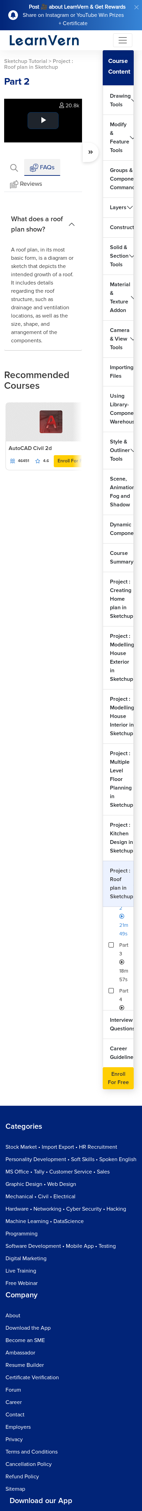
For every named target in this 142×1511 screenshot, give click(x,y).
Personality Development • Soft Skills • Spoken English (71, 1159)
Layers (118, 207)
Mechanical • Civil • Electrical (40, 1196)
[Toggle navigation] (122, 40)
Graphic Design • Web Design (41, 1184)
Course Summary (121, 557)
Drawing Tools (120, 100)
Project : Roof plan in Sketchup (121, 883)
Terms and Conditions (32, 1451)
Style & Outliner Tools (120, 450)
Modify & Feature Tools (119, 137)
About (13, 1315)
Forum (13, 1389)
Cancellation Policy (29, 1464)
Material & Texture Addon (120, 297)
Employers (18, 1427)
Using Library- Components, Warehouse (122, 409)
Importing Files (121, 371)
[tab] (14, 167)
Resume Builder (25, 1365)
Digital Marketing (26, 1258)
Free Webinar (22, 1283)
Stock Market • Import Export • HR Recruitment (61, 1147)
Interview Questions (122, 1024)
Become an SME (25, 1340)
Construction (122, 227)
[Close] (136, 7)
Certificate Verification (32, 1377)
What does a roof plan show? (37, 224)
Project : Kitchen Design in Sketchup (121, 838)
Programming (22, 1233)
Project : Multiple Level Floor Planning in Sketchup (121, 779)
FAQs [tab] (46, 167)
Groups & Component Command (122, 179)
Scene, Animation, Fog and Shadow (122, 491)
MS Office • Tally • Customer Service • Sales (58, 1171)
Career (14, 1402)
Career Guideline (121, 1053)
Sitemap (15, 1489)
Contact (15, 1414)
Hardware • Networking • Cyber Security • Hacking (66, 1208)
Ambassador (20, 1352)
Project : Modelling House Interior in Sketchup (122, 716)
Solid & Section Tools (119, 256)
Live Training (21, 1270)
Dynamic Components (122, 529)
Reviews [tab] (31, 183)
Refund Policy (22, 1476)
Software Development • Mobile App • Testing (61, 1246)
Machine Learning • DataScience (45, 1221)
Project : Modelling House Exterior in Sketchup (122, 658)
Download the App (28, 1328)
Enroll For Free (74, 461)
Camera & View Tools (120, 339)
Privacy (14, 1439)
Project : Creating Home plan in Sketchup (121, 599)
